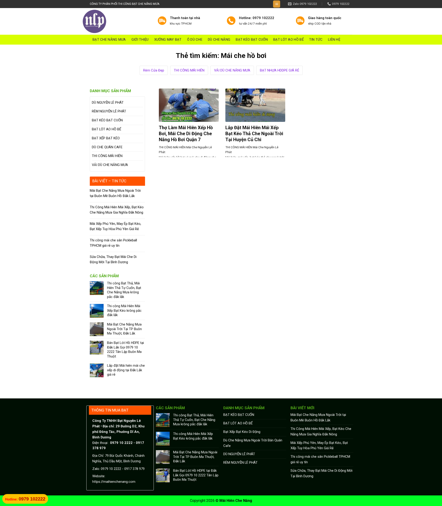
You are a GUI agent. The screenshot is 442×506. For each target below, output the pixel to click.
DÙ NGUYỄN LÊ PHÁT (108, 102)
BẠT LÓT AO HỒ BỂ (288, 39)
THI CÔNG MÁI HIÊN (189, 70)
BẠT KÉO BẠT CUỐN (252, 39)
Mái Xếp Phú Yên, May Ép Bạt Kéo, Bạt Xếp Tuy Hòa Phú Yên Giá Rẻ (115, 226)
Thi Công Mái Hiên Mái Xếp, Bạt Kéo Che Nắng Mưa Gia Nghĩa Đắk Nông (117, 209)
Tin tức (316, 39)
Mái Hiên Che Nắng (235, 500)
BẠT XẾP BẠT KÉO (106, 138)
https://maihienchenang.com (113, 482)
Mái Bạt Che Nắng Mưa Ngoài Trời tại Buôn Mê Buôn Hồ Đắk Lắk (115, 193)
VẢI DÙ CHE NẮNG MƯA (232, 70)
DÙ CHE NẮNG (219, 39)
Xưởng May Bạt (168, 39)
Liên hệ (334, 39)
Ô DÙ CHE (194, 39)
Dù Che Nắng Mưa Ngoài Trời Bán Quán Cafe (252, 443)
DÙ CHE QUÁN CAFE (107, 147)
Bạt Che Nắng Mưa (109, 39)
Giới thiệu (140, 39)
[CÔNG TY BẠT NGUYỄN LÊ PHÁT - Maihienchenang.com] (116, 21)
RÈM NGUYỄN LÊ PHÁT (109, 111)
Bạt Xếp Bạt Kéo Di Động (241, 432)
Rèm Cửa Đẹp (153, 70)
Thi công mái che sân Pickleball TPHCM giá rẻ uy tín (113, 243)
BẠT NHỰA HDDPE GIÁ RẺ (279, 70)
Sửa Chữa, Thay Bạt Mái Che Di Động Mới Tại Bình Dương (113, 259)
